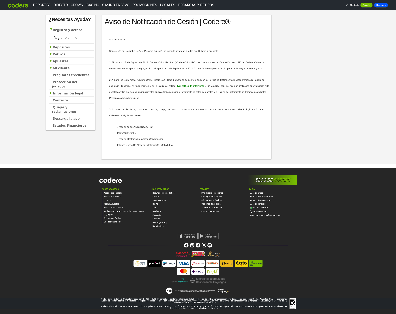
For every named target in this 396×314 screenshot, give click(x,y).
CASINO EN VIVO (115, 5)
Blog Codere (158, 226)
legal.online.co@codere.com (182, 308)
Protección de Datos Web (261, 196)
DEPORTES (41, 5)
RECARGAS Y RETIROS (196, 5)
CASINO (92, 5)
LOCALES (167, 5)
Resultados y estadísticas (164, 193)
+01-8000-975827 (261, 211)
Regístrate (381, 5)
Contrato (107, 200)
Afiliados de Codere (112, 218)
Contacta (354, 5)
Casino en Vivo (159, 200)
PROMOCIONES (144, 5)
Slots (155, 207)
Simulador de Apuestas (211, 207)
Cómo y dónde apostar (211, 196)
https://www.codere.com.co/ (199, 301)
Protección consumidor (260, 200)
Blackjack (157, 211)
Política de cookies (112, 196)
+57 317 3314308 (260, 207)
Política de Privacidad (113, 207)
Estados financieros (112, 222)
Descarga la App (160, 222)
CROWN (77, 5)
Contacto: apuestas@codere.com (265, 215)
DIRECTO (61, 5)
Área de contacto (258, 204)
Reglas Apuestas (111, 204)
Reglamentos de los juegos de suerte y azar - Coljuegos (124, 212)
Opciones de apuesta (211, 204)
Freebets (156, 219)
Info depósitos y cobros (212, 193)
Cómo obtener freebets (211, 200)
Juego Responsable (113, 193)
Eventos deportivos (210, 211)
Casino (156, 196)
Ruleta (155, 204)
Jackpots (157, 215)
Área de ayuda (256, 193)
